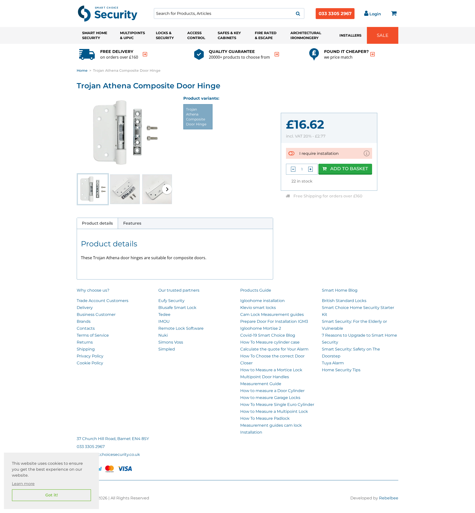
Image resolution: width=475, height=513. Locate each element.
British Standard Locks (344, 300)
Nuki (163, 335)
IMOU (164, 321)
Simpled (166, 349)
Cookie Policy (90, 363)
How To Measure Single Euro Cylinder (277, 404)
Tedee (164, 314)
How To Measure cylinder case (270, 342)
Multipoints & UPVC (132, 35)
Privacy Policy (90, 356)
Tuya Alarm (333, 363)
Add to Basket (349, 168)
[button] (167, 189)
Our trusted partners (178, 290)
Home (82, 70)
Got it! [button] (51, 495)
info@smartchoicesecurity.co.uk (108, 454)
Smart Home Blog (339, 290)
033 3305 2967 (335, 13)
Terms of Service (93, 335)
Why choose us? (93, 290)
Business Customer (96, 314)
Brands (84, 321)
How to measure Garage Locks (270, 397)
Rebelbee (388, 498)
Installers (350, 35)
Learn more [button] (23, 483)
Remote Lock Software (181, 328)
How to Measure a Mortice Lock (271, 370)
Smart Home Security (94, 35)
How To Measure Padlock (265, 418)
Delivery (85, 307)
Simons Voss (170, 342)
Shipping (86, 349)
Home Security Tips (341, 370)
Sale (382, 35)
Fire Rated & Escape (266, 35)
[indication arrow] (145, 54)
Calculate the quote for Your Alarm (274, 349)
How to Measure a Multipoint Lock (274, 411)
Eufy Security (171, 300)
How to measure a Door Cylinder (272, 390)
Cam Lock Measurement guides (272, 314)
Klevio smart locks (258, 307)
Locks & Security (165, 35)
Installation (251, 432)
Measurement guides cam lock (271, 425)
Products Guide (255, 290)
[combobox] (229, 13)
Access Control (196, 35)
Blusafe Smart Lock (177, 307)
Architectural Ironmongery (305, 35)
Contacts (86, 328)
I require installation (319, 153)
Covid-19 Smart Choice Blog (267, 335)
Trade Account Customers (102, 300)
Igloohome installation (262, 300)
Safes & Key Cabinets (229, 35)
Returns (85, 342)
